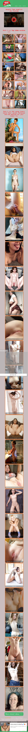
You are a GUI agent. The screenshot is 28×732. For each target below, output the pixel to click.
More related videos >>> (14, 714)
